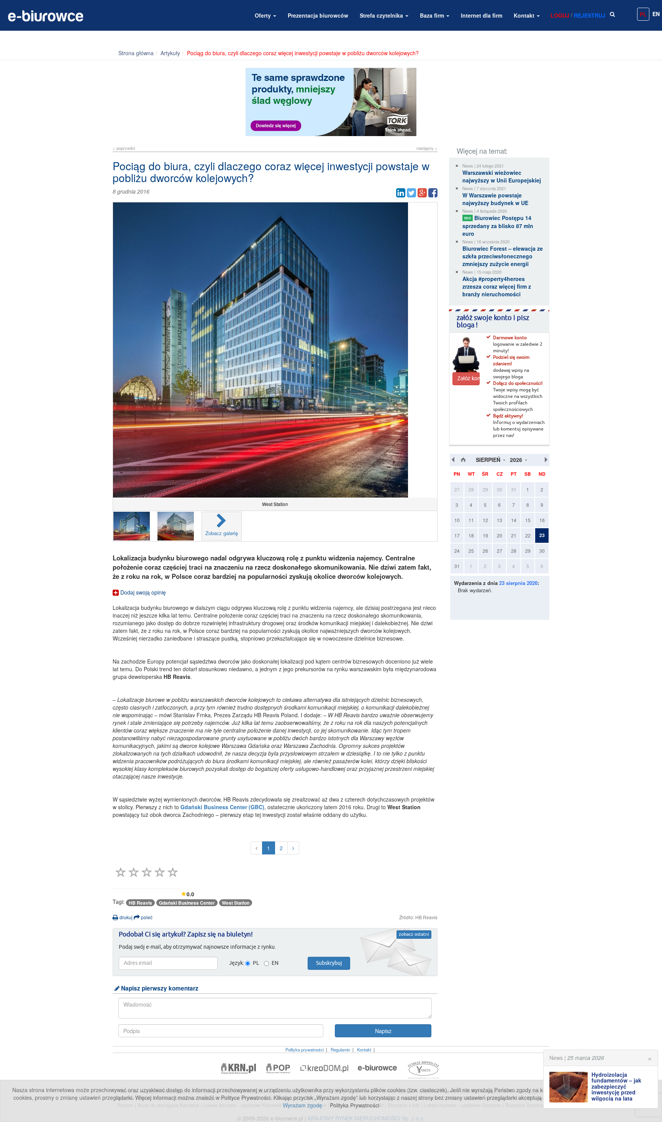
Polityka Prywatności (354, 1105)
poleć (146, 917)
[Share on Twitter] (411, 192)
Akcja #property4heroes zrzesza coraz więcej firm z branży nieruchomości (496, 286)
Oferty (263, 15)
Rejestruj (589, 15)
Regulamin (340, 1049)
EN (656, 14)
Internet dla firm (481, 15)
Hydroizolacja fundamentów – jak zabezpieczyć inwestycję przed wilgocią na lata (616, 1086)
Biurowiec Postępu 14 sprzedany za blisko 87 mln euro (497, 225)
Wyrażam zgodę (302, 1105)
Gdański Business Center (187, 902)
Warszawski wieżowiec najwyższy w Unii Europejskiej (501, 176)
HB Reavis (140, 902)
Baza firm (433, 15)
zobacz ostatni (414, 934)
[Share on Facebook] (433, 192)
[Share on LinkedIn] (400, 192)
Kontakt (525, 15)
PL (643, 14)
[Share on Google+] (422, 192)
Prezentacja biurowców (318, 15)
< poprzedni (124, 148)
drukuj (125, 917)
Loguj (560, 15)
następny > (427, 148)
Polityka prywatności (304, 1049)
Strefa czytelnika (382, 15)
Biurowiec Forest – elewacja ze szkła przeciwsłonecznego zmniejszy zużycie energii (502, 256)
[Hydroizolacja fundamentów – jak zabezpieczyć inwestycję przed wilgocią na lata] (570, 1087)
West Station (235, 902)
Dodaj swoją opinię (142, 592)
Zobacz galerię (221, 533)
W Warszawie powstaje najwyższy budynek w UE (495, 199)
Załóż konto (468, 378)
